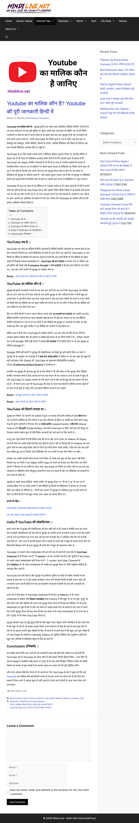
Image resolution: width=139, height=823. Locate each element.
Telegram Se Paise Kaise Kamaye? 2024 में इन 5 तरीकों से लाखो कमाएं (117, 195)
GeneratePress (87, 818)
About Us (10, 29)
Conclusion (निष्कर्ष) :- (22, 233)
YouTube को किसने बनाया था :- (25, 226)
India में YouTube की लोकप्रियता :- (27, 230)
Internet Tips (44, 21)
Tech (93, 21)
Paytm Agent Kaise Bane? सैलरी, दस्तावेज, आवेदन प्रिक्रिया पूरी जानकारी (117, 89)
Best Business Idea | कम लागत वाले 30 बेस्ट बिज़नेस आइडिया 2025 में (117, 74)
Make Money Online (60, 698)
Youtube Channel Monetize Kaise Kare (29, 507)
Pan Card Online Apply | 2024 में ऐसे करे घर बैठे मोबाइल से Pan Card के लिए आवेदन (116, 166)
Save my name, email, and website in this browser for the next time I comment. (49, 792)
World (79, 21)
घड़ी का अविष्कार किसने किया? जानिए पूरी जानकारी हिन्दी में (31, 704)
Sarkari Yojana (24, 21)
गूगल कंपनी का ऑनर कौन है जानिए (31, 401)
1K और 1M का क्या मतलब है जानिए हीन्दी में (26, 514)
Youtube (12, 676)
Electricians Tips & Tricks (22, 698)
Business (63, 21)
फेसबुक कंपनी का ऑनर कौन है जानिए (32, 394)
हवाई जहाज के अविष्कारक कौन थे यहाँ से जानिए (37, 276)
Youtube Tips (77, 698)
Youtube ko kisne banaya (32, 701)
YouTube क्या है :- (19, 219)
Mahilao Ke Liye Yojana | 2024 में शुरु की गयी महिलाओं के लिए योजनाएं (117, 113)
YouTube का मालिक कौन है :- (24, 222)
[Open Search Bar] (6, 37)
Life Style (106, 21)
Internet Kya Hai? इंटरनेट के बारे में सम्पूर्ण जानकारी (30, 707)
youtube (14, 701)
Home (8, 21)
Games (123, 21)
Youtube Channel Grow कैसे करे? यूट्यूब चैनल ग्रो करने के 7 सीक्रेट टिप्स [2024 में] (116, 209)
